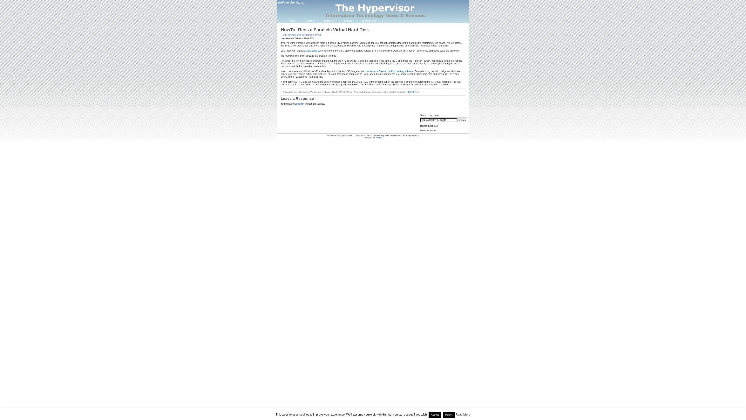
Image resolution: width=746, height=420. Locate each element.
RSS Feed (310, 21)
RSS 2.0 (410, 92)
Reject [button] (448, 414)
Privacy (348, 21)
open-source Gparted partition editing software (389, 71)
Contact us (329, 21)
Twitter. (379, 138)
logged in (299, 103)
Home (293, 21)
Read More (463, 414)
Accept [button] (435, 414)
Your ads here (369, 21)
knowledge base (314, 50)
